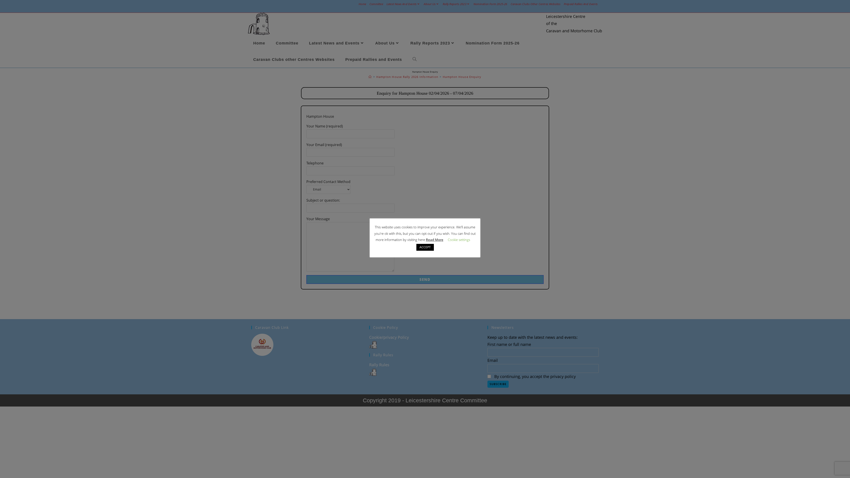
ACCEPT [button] (425, 247)
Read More (434, 239)
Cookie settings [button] (459, 239)
